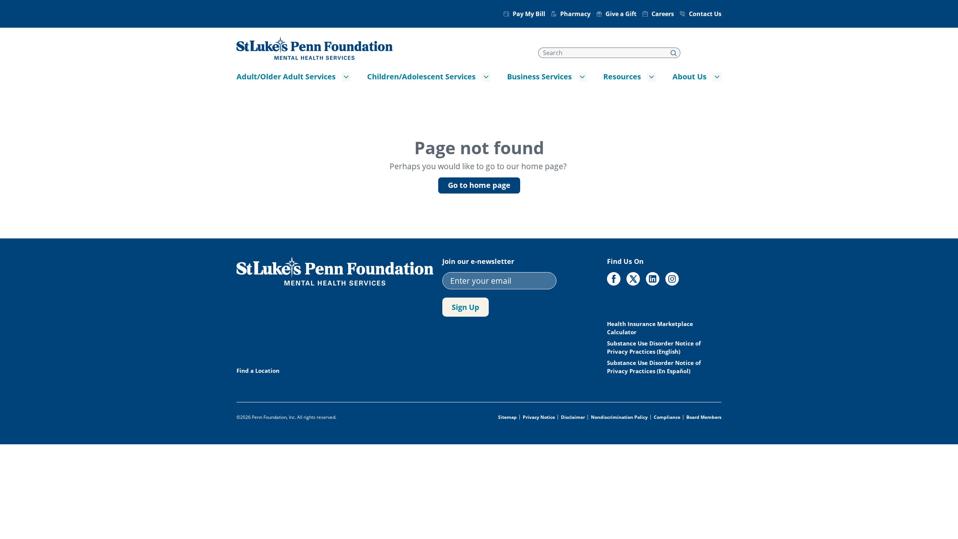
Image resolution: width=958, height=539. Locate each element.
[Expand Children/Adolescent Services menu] (486, 77)
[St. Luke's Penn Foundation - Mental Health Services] (315, 47)
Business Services (539, 77)
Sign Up (465, 307)
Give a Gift (621, 14)
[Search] (674, 52)
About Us (689, 77)
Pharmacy (575, 14)
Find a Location (258, 370)
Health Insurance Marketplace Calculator (650, 328)
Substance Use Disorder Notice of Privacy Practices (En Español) (654, 367)
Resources (622, 77)
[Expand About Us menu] (717, 77)
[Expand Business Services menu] (582, 77)
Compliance (667, 417)
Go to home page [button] (479, 185)
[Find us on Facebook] (613, 279)
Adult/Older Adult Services (286, 77)
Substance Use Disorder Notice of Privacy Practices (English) (654, 347)
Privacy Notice (539, 417)
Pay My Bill (529, 14)
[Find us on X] (633, 279)
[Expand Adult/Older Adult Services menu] (346, 77)
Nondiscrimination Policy (619, 417)
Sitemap (507, 417)
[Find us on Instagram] (672, 279)
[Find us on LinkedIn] (652, 279)
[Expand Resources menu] (651, 77)
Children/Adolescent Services (421, 77)
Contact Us (705, 14)
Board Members (703, 417)
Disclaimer (573, 417)
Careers (663, 14)
